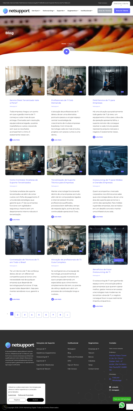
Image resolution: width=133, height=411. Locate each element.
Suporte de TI (118, 260)
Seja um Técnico (73, 365)
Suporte (60, 11)
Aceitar (35, 400)
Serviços (35, 11)
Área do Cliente (122, 11)
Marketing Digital (30, 407)
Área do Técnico (105, 11)
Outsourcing (48, 11)
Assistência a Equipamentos (46, 353)
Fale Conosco (102, 3)
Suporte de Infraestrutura (45, 365)
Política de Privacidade (75, 357)
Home (64, 44)
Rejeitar (17, 400)
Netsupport (13, 106)
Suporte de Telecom (43, 369)
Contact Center (93, 369)
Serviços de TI (41, 349)
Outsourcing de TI (43, 357)
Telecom (91, 353)
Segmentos (72, 11)
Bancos (90, 357)
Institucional (86, 11)
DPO (69, 361)
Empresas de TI (93, 349)
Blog (69, 353)
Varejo (90, 365)
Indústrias (91, 361)
